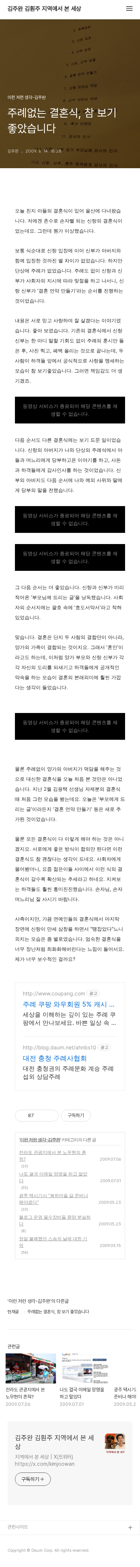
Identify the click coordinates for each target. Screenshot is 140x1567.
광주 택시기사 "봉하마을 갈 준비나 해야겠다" (53, 1199)
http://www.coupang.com (54, 993)
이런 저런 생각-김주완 (40, 1139)
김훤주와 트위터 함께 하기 (32, 1552)
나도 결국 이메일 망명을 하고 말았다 (53, 1177)
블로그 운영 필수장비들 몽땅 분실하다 (55, 1220)
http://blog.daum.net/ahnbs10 (59, 1047)
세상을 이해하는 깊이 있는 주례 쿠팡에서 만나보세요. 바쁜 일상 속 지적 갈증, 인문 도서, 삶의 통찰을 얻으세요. (70, 1019)
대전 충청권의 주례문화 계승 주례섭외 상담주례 (68, 1072)
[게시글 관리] (50, 1115)
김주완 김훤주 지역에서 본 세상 (44, 9)
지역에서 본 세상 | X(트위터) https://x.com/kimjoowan (45, 1460)
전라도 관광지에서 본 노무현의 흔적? (52, 1155)
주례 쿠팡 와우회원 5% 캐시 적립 (69, 1004)
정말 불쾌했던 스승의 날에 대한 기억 (53, 1242)
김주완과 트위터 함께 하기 (32, 1540)
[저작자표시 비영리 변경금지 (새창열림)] (101, 1116)
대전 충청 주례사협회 (55, 1058)
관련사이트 (17, 1527)
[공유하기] (41, 1115)
